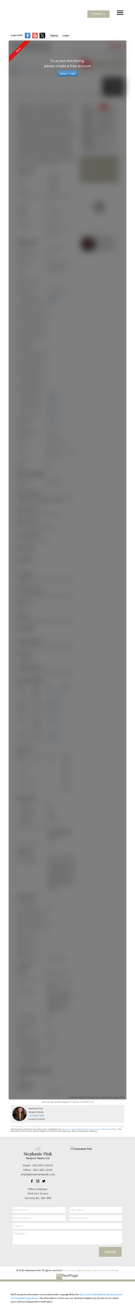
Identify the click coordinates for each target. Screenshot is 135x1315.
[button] (98, 14)
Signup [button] (54, 35)
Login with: (17, 35)
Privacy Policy (70, 1270)
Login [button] (66, 35)
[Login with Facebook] (27, 37)
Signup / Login (67, 73)
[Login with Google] (35, 37)
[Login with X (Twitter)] (42, 37)
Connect (98, 14)
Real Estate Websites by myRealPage (98, 1270)
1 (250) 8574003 (36, 1115)
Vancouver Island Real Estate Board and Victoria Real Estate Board (89, 1129)
